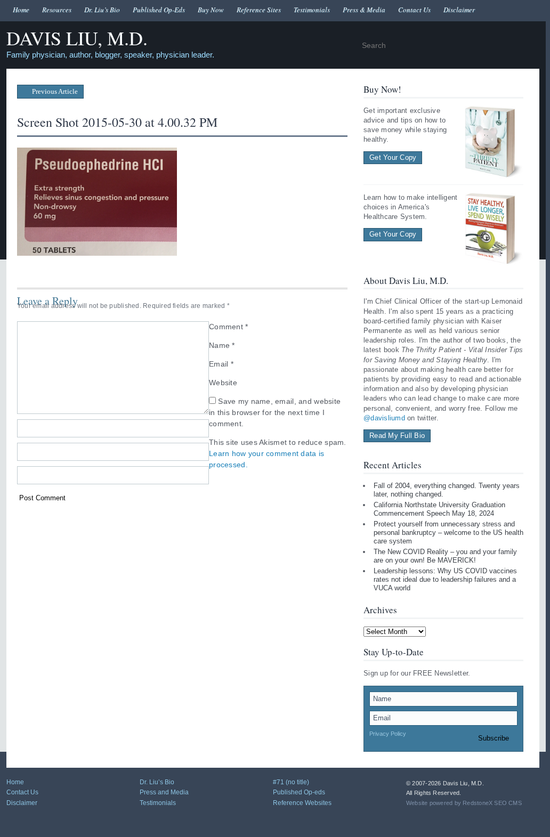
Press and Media (164, 792)
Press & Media (364, 9)
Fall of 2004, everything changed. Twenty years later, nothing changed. (447, 490)
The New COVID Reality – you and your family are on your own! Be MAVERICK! (445, 556)
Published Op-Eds (159, 9)
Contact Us (414, 9)
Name (222, 345)
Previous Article (54, 91)
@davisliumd (384, 418)
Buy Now (211, 9)
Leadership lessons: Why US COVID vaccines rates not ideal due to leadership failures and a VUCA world (445, 579)
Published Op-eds (299, 792)
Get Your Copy (392, 157)
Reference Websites (302, 803)
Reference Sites (259, 9)
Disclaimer (459, 9)
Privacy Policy (387, 733)
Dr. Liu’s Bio (102, 9)
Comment (228, 326)
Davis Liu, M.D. (77, 39)
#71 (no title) (291, 782)
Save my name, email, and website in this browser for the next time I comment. (275, 412)
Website (223, 382)
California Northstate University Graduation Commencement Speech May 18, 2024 (439, 509)
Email (221, 364)
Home (21, 9)
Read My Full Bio (397, 436)
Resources (56, 9)
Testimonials (312, 9)
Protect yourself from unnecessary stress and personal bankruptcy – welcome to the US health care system (448, 532)
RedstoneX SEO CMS (492, 803)
